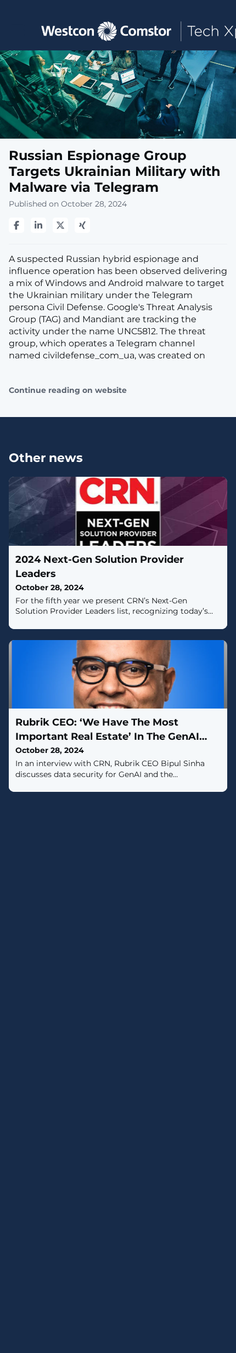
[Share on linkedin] (38, 225)
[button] (18, 30)
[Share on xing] (82, 225)
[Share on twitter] (60, 225)
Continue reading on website (68, 390)
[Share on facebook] (16, 225)
